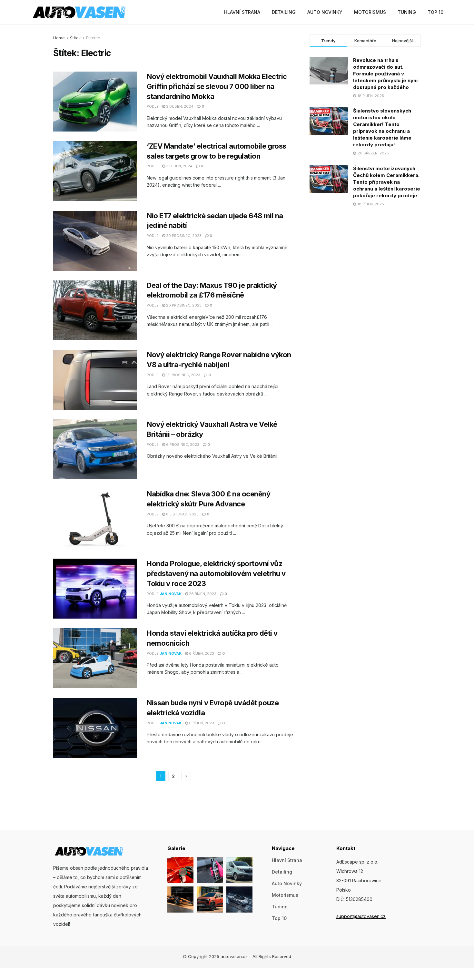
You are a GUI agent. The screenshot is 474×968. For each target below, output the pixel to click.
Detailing (284, 12)
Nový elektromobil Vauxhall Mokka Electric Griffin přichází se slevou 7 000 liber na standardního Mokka (217, 86)
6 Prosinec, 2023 (182, 444)
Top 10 (435, 12)
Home (59, 37)
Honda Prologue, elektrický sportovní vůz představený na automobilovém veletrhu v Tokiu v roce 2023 (216, 573)
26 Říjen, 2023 (202, 594)
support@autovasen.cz (361, 916)
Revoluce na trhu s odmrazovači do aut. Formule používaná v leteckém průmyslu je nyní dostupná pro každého (385, 73)
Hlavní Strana (242, 12)
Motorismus (370, 12)
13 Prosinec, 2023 (182, 375)
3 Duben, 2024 (179, 106)
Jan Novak (171, 594)
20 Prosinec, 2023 (183, 235)
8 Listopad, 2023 (182, 514)
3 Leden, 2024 (179, 166)
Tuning (407, 12)
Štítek (75, 37)
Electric (93, 37)
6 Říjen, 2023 (201, 653)
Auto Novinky (324, 12)
